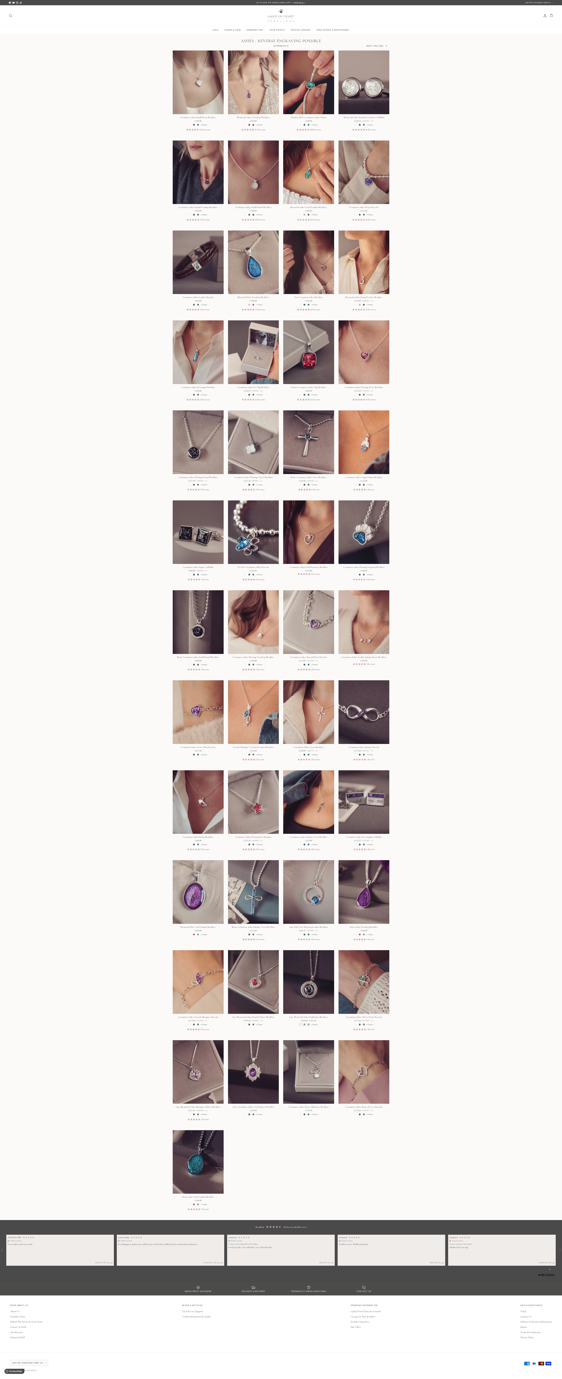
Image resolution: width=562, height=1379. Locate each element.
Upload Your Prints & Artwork (366, 1311)
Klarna (523, 1327)
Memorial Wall (17, 1337)
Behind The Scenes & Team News (26, 1321)
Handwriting (255, 30)
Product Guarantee (360, 1321)
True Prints (277, 30)
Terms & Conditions (530, 1332)
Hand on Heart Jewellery (26, 1370)
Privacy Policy (527, 1337)
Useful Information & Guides (196, 1316)
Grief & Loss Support (192, 1311)
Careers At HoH (18, 1327)
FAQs (523, 1311)
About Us (15, 1311)
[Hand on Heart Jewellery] (281, 15)
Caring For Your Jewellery (363, 1316)
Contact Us (526, 1316)
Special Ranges (301, 30)
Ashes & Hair (233, 30)
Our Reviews (16, 1332)
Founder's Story (17, 1316)
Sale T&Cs (356, 1327)
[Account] (544, 15)
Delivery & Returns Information (536, 1321)
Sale (216, 30)
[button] (60, 1250)
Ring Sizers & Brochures (333, 30)
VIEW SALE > (299, 2)
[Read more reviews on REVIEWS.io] (547, 1275)
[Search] (10, 15)
